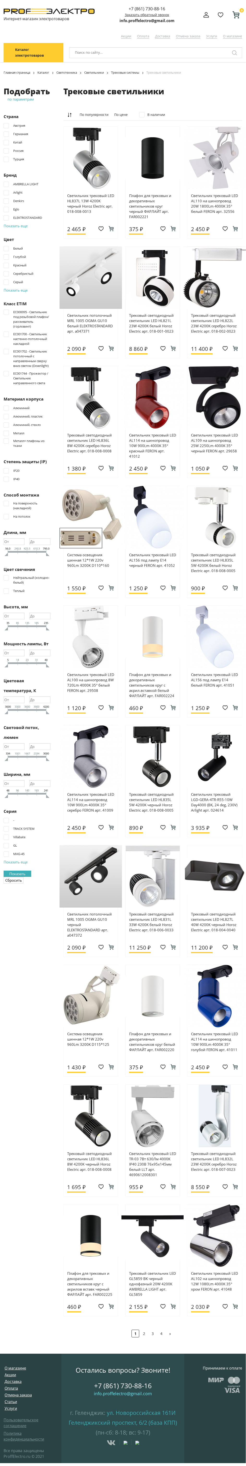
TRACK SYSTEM (24, 828)
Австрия (19, 125)
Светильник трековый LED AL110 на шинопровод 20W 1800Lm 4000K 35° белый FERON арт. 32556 (214, 203)
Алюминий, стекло (27, 425)
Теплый (18, 591)
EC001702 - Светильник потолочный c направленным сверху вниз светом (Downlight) (31, 358)
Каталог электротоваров (29, 52)
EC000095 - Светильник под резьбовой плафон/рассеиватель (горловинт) (31, 319)
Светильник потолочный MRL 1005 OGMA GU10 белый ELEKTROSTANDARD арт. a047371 (90, 323)
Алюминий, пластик (28, 416)
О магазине (232, 36)
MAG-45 (18, 854)
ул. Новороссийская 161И (141, 1413)
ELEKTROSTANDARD (27, 217)
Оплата (143, 36)
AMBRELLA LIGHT (25, 184)
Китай (17, 142)
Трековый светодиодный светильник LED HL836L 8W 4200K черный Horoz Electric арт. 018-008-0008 (89, 1161)
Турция (18, 159)
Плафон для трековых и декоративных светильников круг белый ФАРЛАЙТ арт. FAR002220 (152, 1041)
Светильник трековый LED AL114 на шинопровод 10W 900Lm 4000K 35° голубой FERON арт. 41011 (214, 1041)
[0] (234, 15)
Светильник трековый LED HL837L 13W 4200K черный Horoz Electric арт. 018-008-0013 (90, 203)
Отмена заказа (188, 36)
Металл (18, 433)
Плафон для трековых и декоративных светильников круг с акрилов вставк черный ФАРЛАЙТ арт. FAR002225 (89, 1284)
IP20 (16, 470)
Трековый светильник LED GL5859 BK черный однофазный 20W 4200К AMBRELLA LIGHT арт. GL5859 (152, 1284)
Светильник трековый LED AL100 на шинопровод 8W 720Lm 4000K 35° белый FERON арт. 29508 (90, 682)
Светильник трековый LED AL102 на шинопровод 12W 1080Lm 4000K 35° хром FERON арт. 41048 (214, 1281)
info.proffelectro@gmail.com (147, 20)
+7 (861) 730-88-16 (147, 9)
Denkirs (18, 201)
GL (15, 845)
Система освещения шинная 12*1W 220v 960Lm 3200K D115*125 (88, 1039)
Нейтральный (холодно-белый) (31, 580)
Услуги (211, 36)
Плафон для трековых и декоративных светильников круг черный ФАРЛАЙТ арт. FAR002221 (150, 206)
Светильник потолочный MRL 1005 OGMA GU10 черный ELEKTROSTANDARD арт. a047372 (89, 925)
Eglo (16, 209)
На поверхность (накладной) (25, 505)
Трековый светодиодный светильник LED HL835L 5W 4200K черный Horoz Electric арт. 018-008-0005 (151, 802)
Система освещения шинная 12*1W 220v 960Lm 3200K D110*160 (88, 560)
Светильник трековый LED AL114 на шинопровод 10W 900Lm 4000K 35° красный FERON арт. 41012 (152, 446)
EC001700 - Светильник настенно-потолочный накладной (30, 339)
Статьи (11, 1401)
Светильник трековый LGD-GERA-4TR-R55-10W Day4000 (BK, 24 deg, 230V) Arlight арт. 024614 (214, 802)
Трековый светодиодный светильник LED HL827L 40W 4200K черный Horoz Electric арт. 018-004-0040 (213, 922)
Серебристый (23, 273)
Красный (19, 265)
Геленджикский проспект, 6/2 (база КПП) (123, 1422)
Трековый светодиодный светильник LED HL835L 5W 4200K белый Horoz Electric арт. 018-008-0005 (213, 562)
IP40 (16, 479)
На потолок (21, 516)
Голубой (19, 257)
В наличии (155, 114)
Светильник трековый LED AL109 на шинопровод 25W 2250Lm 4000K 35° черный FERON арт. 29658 (214, 443)
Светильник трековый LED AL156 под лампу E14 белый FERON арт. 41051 (214, 680)
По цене (121, 114)
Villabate (19, 837)
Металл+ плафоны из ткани (28, 443)
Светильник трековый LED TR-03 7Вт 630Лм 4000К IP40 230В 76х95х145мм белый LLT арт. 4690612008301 (152, 1164)
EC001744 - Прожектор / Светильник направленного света (30, 378)
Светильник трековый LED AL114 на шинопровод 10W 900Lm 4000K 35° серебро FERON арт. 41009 (90, 802)
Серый (18, 282)
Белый (18, 248)
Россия (18, 151)
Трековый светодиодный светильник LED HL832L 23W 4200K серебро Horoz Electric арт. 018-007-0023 (214, 1161)
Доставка (162, 36)
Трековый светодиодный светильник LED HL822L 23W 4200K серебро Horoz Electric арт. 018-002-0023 (214, 323)
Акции (126, 36)
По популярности (94, 114)
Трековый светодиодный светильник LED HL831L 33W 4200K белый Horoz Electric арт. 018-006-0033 (151, 922)
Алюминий (21, 408)
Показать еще (16, 225)
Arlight (18, 192)
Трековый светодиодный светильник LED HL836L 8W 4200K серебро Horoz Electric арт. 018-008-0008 (89, 443)
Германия (20, 134)
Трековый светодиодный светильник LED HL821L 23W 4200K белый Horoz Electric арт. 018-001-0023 (151, 323)
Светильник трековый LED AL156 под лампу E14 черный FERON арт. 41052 (152, 560)
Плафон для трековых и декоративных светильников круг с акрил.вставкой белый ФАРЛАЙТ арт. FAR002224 (151, 685)
